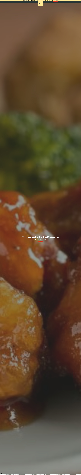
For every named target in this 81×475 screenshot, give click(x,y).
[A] (1, 473)
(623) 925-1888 (56, 0)
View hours (35, 0)
